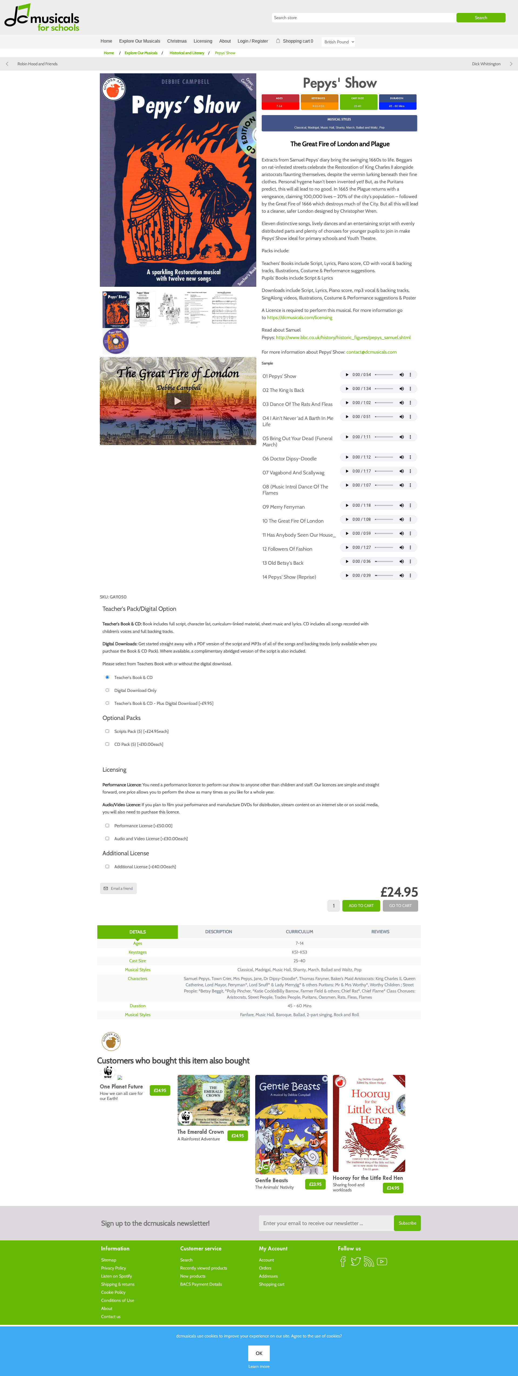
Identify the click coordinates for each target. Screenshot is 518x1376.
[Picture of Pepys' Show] (116, 341)
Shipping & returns (118, 1284)
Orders (265, 1268)
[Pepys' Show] (116, 309)
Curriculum (299, 931)
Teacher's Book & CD (133, 677)
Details (138, 931)
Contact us (111, 1316)
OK (259, 1353)
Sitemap (108, 1260)
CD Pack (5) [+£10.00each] (138, 744)
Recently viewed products (203, 1268)
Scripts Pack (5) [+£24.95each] (141, 731)
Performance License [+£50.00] (143, 825)
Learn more (259, 1366)
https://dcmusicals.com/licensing (299, 317)
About (225, 41)
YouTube (382, 1264)
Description (218, 931)
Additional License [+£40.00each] (145, 866)
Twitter (356, 1264)
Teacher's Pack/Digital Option (139, 608)
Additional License (126, 853)
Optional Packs (122, 718)
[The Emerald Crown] (214, 1100)
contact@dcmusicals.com (371, 352)
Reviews (380, 931)
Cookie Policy (113, 1292)
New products (193, 1276)
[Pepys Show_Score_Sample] (223, 308)
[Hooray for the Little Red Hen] (369, 1123)
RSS (369, 1264)
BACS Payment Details (201, 1284)
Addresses (268, 1276)
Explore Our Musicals (139, 41)
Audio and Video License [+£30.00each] (151, 838)
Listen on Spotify (116, 1276)
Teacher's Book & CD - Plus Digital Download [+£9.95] (163, 703)
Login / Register (253, 41)
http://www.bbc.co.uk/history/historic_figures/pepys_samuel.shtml (343, 337)
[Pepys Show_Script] (143, 308)
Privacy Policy (113, 1268)
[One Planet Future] (136, 1078)
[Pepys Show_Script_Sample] (196, 309)
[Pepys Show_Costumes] (169, 309)
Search (186, 1260)
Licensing (203, 41)
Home (106, 41)
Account (266, 1260)
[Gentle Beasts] (291, 1124)
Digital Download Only (135, 690)
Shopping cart (271, 1284)
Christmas (177, 41)
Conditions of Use (117, 1300)
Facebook (343, 1264)
